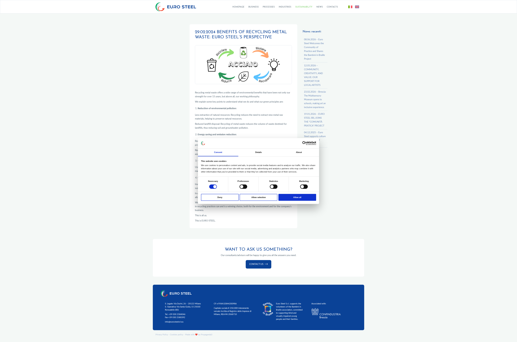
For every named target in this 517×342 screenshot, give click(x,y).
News (319, 7)
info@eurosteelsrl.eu (174, 322)
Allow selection (258, 197)
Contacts (332, 7)
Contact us (256, 264)
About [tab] (299, 152)
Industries (285, 7)
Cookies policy (176, 335)
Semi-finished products (280, 14)
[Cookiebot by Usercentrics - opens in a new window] (304, 143)
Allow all (297, 197)
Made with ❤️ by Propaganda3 (198, 335)
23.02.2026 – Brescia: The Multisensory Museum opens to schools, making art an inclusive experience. (315, 100)
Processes (269, 7)
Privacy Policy (162, 335)
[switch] (243, 186)
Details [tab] (258, 152)
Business (253, 7)
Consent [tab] (218, 152)
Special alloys (275, 10)
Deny (219, 197)
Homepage (238, 7)
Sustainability (303, 7)
